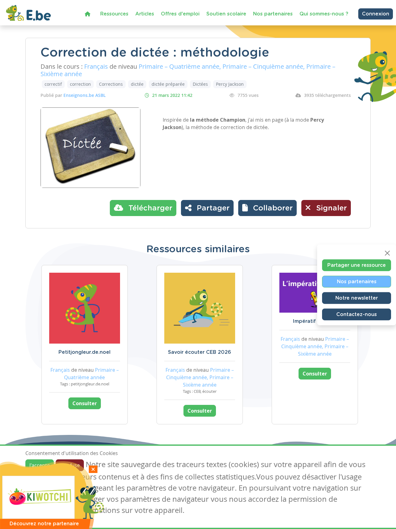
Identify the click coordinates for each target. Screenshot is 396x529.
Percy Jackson (230, 84)
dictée (137, 84)
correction (80, 84)
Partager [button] (212, 208)
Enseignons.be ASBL (84, 95)
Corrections (111, 84)
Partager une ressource (356, 264)
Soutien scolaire (226, 13)
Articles (144, 13)
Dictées (200, 84)
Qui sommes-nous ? (323, 13)
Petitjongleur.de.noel (84, 352)
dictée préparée (168, 84)
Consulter (84, 403)
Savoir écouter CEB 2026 (199, 352)
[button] (267, 208)
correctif (53, 84)
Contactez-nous (356, 314)
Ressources (114, 13)
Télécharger (149, 208)
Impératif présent (315, 321)
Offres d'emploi (180, 13)
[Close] (387, 253)
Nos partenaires (273, 13)
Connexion (375, 13)
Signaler (330, 208)
